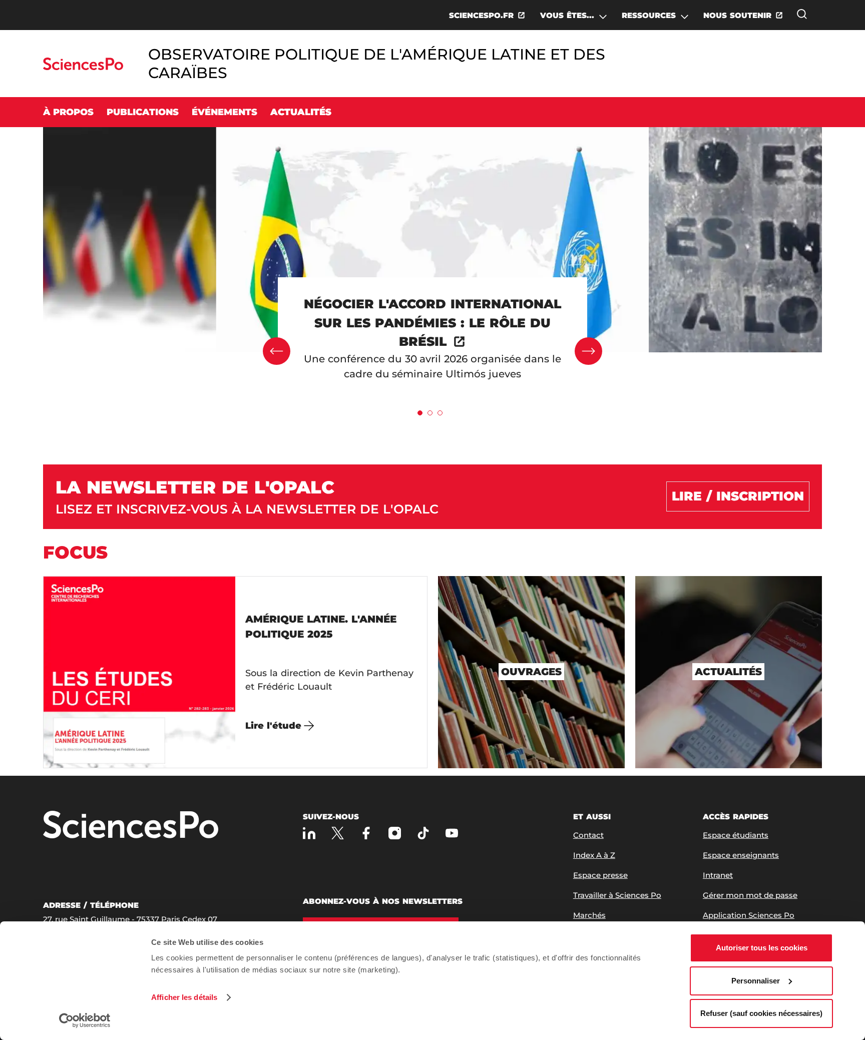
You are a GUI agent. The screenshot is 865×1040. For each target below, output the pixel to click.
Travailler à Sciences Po (617, 895)
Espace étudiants (735, 835)
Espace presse (600, 875)
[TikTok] (423, 833)
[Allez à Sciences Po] (130, 825)
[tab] (419, 412)
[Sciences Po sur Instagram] (394, 833)
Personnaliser (755, 980)
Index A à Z (594, 855)
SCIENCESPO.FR (481, 15)
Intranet (718, 875)
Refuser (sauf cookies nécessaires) (761, 1013)
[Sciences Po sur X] (337, 833)
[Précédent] (276, 351)
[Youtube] (452, 833)
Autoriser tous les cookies (761, 947)
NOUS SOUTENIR (737, 15)
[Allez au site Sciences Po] (83, 67)
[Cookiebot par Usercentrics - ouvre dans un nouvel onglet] (85, 1020)
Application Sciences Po (748, 915)
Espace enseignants (741, 855)
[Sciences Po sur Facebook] (366, 833)
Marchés (589, 915)
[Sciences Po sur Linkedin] (309, 833)
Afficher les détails (184, 997)
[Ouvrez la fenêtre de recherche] (802, 14)
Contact (588, 835)
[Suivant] (588, 351)
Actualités (300, 112)
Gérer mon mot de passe (750, 895)
